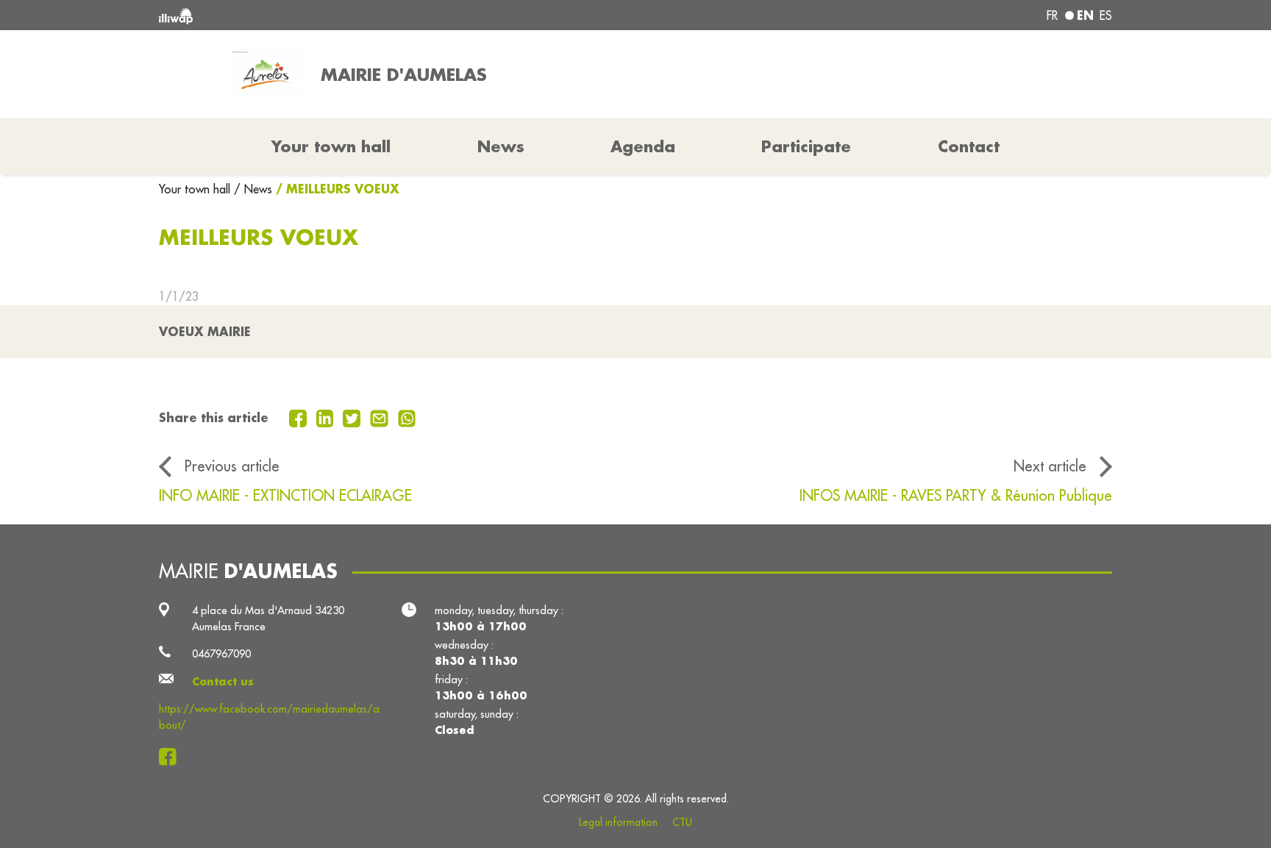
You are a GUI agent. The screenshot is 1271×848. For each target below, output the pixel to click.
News (500, 146)
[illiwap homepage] (352, 15)
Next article (1050, 466)
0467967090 (221, 653)
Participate (806, 146)
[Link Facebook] (172, 756)
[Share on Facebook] (299, 417)
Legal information (618, 822)
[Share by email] (381, 417)
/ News (253, 189)
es (1106, 15)
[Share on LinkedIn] (327, 417)
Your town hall (196, 189)
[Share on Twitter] (353, 417)
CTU (682, 822)
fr (1052, 15)
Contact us (223, 681)
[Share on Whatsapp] (407, 417)
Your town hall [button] (331, 146)
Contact (969, 146)
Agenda (642, 146)
